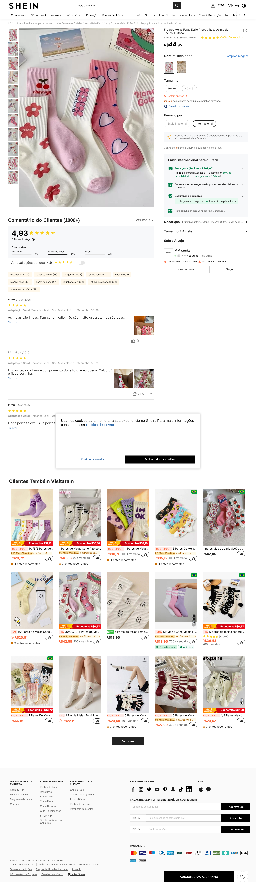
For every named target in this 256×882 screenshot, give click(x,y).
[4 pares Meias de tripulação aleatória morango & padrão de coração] (224, 517)
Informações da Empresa (23, 874)
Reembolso (46, 796)
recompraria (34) (19, 274)
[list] (162, 789)
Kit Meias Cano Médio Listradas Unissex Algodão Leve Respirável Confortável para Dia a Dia (176, 631)
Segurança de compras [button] (188, 196)
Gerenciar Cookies (89, 864)
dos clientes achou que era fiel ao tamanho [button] (194, 100)
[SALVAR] (242, 876)
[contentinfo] (190, 853)
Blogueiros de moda (21, 799)
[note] (32, 543)
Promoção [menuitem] (92, 15)
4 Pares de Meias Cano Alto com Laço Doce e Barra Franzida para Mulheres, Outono (80, 548)
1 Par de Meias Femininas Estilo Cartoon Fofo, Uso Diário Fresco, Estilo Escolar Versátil (80, 715)
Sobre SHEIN (17, 790)
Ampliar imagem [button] (237, 56)
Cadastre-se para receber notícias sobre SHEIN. (163, 799)
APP (200, 781)
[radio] (169, 67)
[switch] (81, 263)
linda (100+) (122, 274)
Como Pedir (46, 801)
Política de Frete (49, 787)
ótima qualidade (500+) (104, 281)
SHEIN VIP (46, 815)
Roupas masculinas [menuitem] (183, 15)
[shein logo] (23, 5)
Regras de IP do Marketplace (52, 869)
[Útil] (133, 341)
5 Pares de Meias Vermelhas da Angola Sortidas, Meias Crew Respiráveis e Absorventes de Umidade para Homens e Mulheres (176, 715)
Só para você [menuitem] (38, 15)
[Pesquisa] (177, 5)
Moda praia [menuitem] (134, 15)
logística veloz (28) (46, 274)
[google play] (208, 791)
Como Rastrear (48, 806)
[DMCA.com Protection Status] (142, 860)
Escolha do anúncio (52, 874)
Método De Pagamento (82, 794)
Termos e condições (21, 869)
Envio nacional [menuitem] (73, 15)
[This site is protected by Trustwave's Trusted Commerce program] (133, 860)
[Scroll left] (239, 15)
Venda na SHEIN (19, 794)
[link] (220, 5)
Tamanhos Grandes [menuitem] (236, 15)
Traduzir (12, 322)
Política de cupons (80, 804)
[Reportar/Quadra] (151, 341)
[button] (237, 5)
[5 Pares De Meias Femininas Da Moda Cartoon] (176, 517)
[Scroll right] (244, 15)
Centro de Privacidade (22, 864)
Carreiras (15, 804)
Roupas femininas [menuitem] (112, 15)
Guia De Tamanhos (50, 811)
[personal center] (213, 5)
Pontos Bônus (77, 799)
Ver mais (128, 741)
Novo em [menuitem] (55, 15)
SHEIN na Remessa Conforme (51, 821)
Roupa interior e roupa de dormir (34, 23)
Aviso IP (76, 869)
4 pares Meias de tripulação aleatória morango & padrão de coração (224, 548)
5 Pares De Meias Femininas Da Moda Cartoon (176, 548)
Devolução (46, 792)
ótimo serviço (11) (98, 274)
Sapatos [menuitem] (150, 15)
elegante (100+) (73, 274)
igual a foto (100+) (73, 281)
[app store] (201, 791)
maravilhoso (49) (19, 281)
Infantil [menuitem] (163, 15)
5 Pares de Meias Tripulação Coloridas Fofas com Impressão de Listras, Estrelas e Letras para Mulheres (128, 715)
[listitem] (32, 527)
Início (11, 23)
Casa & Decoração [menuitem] (210, 15)
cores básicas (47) (46, 281)
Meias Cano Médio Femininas (92, 23)
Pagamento (137, 846)
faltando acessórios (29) (23, 289)
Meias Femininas (63, 23)
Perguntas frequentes (81, 809)
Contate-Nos (77, 790)
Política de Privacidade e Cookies (57, 864)
